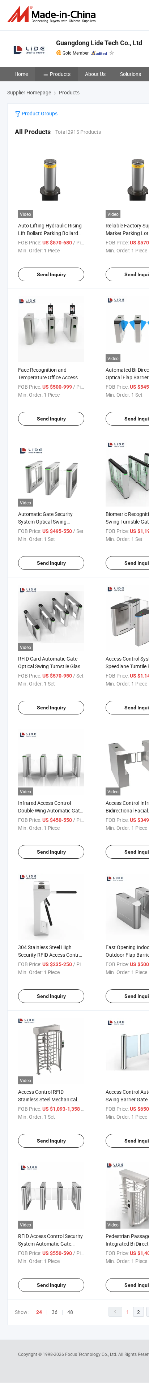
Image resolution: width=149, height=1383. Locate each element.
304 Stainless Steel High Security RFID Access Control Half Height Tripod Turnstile (50, 955)
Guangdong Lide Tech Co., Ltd (99, 43)
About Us (95, 74)
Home (21, 74)
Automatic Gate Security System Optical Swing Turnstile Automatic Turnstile (50, 522)
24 (39, 1312)
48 (70, 1312)
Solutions (130, 74)
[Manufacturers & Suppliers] (52, 14)
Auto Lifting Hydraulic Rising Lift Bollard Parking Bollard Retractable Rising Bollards (50, 233)
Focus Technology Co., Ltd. (91, 1354)
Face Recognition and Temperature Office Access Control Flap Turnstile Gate (48, 377)
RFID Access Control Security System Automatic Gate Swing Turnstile (50, 1244)
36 (55, 1312)
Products (60, 74)
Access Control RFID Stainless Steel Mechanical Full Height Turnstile (47, 1099)
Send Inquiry (51, 274)
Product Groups (39, 113)
